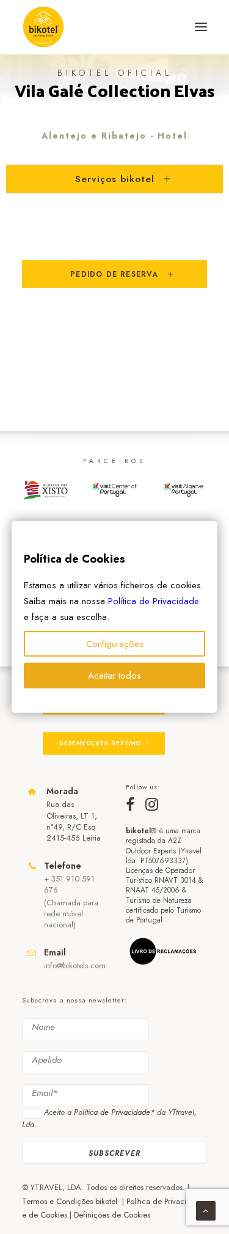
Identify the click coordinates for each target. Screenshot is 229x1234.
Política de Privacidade (153, 601)
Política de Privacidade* (114, 1112)
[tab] (114, 179)
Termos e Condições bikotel (71, 1201)
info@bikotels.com (75, 965)
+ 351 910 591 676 (69, 884)
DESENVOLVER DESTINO (100, 743)
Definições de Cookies (112, 1215)
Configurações (115, 644)
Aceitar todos (114, 675)
